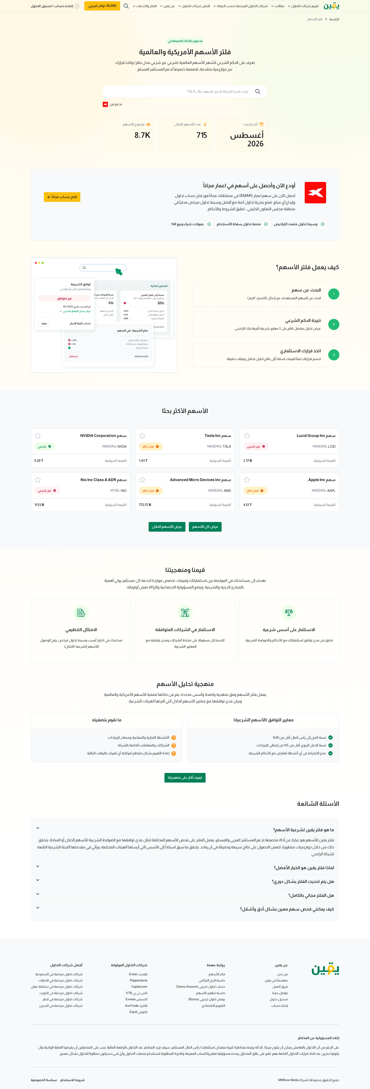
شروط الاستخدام (72, 1080)
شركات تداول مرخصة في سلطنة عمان (56, 986)
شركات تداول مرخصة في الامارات (60, 980)
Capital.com (139, 986)
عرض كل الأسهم (205, 526)
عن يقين (169, 6)
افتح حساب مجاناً (64, 197)
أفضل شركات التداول (196, 6)
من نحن (282, 974)
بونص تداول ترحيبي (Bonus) (206, 999)
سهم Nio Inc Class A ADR (104, 480)
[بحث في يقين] (126, 6)
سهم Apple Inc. (321, 480)
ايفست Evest (138, 974)
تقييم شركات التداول (305, 6)
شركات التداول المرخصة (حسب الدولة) (242, 6)
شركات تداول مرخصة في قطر (62, 999)
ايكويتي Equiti (138, 1012)
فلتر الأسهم (314, 19)
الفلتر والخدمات (146, 6)
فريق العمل (280, 986)
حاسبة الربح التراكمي (212, 980)
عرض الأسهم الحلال (167, 526)
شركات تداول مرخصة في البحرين (60, 1005)
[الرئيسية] (331, 5)
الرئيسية (334, 19)
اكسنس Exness (136, 999)
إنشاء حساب (279, 1005)
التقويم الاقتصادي (213, 1005)
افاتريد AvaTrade (136, 1005)
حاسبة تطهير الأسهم (210, 993)
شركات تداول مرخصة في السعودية (58, 974)
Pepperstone (138, 980)
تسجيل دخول (279, 999)
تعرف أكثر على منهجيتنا (185, 777)
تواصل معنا (280, 993)
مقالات (279, 6)
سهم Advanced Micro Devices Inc (200, 480)
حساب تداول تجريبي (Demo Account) (200, 986)
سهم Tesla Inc (218, 436)
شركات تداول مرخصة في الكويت (60, 993)
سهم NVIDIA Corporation (103, 436)
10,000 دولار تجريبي (102, 6)
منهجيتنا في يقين (276, 980)
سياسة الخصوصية (44, 1080)
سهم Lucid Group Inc (316, 436)
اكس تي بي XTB (136, 993)
